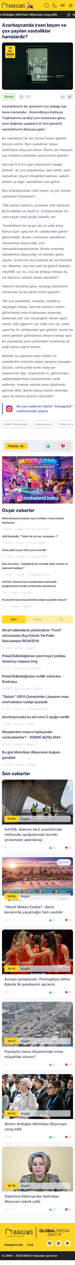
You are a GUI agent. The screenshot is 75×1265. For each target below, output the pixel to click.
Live (30, 1245)
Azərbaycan (43, 424)
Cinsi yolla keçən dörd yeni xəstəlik (24, 550)
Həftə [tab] (37, 619)
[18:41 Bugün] (37, 951)
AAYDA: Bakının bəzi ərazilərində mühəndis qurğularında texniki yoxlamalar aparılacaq (33, 834)
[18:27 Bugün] (37, 1024)
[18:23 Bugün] (37, 1096)
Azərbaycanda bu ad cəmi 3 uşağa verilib (35, 717)
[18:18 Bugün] (37, 1169)
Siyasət (20, 764)
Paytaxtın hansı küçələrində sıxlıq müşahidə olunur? (34, 599)
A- (63, 96)
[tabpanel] (37, 697)
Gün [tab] (14, 619)
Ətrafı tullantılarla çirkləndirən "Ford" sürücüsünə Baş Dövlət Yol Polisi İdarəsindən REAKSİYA (32, 635)
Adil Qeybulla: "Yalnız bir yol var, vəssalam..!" (30, 536)
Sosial (9, 97)
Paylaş (13, 446)
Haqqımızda (13, 1245)
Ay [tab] (61, 619)
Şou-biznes (21, 668)
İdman (19, 709)
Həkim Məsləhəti (15, 424)
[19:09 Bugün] (37, 802)
